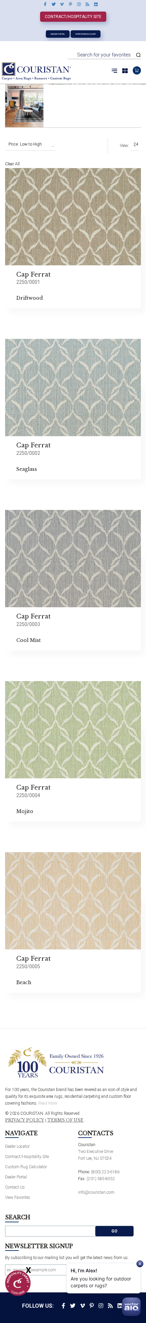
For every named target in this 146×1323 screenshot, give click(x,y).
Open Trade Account (85, 34)
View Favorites (17, 1197)
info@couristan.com (96, 1192)
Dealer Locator (17, 1146)
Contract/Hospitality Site (73, 16)
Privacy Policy (24, 1120)
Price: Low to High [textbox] (25, 144)
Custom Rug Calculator (26, 1166)
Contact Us (15, 1187)
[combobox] (30, 144)
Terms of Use (65, 1120)
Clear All (12, 164)
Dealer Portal (58, 34)
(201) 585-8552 (101, 1178)
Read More (47, 1103)
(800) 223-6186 (105, 1172)
